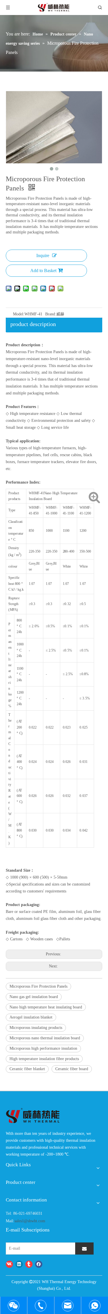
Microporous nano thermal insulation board (45, 1038)
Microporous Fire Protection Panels (38, 986)
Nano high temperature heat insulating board (46, 1007)
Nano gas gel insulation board (34, 997)
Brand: (50, 314)
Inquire (42, 255)
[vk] (9, 1264)
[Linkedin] (19, 1264)
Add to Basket (43, 270)
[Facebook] (38, 1264)
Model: (18, 314)
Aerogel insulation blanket (31, 1017)
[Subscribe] (84, 1248)
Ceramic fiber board (71, 1069)
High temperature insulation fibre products (44, 1059)
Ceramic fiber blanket (27, 1069)
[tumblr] (29, 1264)
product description (33, 324)
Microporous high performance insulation (43, 1048)
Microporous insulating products (36, 1027)
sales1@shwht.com (29, 1221)
